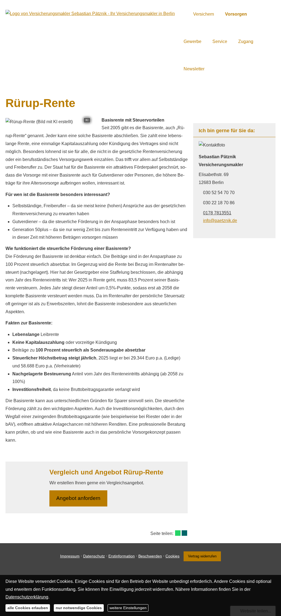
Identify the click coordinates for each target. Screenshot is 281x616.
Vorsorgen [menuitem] (236, 14)
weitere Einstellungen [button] (128, 608)
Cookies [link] (172, 556)
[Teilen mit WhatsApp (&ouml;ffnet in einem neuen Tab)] (178, 533)
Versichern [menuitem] (203, 14)
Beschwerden (150, 556)
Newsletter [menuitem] (194, 69)
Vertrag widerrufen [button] (202, 556)
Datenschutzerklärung (26, 597)
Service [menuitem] (219, 41)
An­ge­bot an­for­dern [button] (78, 498)
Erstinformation (121, 556)
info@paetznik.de (220, 220)
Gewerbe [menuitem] (192, 41)
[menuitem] (185, 14)
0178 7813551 (217, 213)
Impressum (70, 556)
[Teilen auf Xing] (184, 533)
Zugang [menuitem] (245, 41)
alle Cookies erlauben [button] (27, 608)
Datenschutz (94, 556)
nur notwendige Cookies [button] (79, 608)
